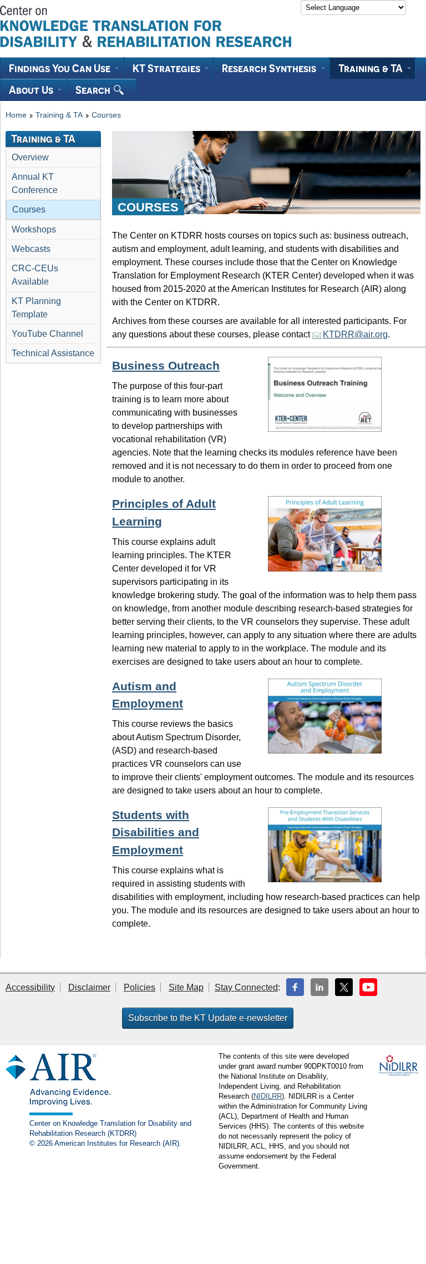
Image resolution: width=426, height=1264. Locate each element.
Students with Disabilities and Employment (155, 832)
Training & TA (59, 115)
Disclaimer (89, 987)
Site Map (186, 987)
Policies (139, 987)
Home (16, 115)
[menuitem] (62, 68)
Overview (30, 157)
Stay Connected (246, 987)
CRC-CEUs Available (35, 275)
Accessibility (30, 987)
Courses (106, 115)
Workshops (34, 229)
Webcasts (31, 249)
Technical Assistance (53, 353)
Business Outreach (166, 365)
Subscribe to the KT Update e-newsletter (207, 1018)
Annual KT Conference (35, 183)
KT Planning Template (36, 307)
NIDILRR (267, 1096)
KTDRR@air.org (355, 334)
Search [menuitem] (94, 90)
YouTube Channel (47, 333)
